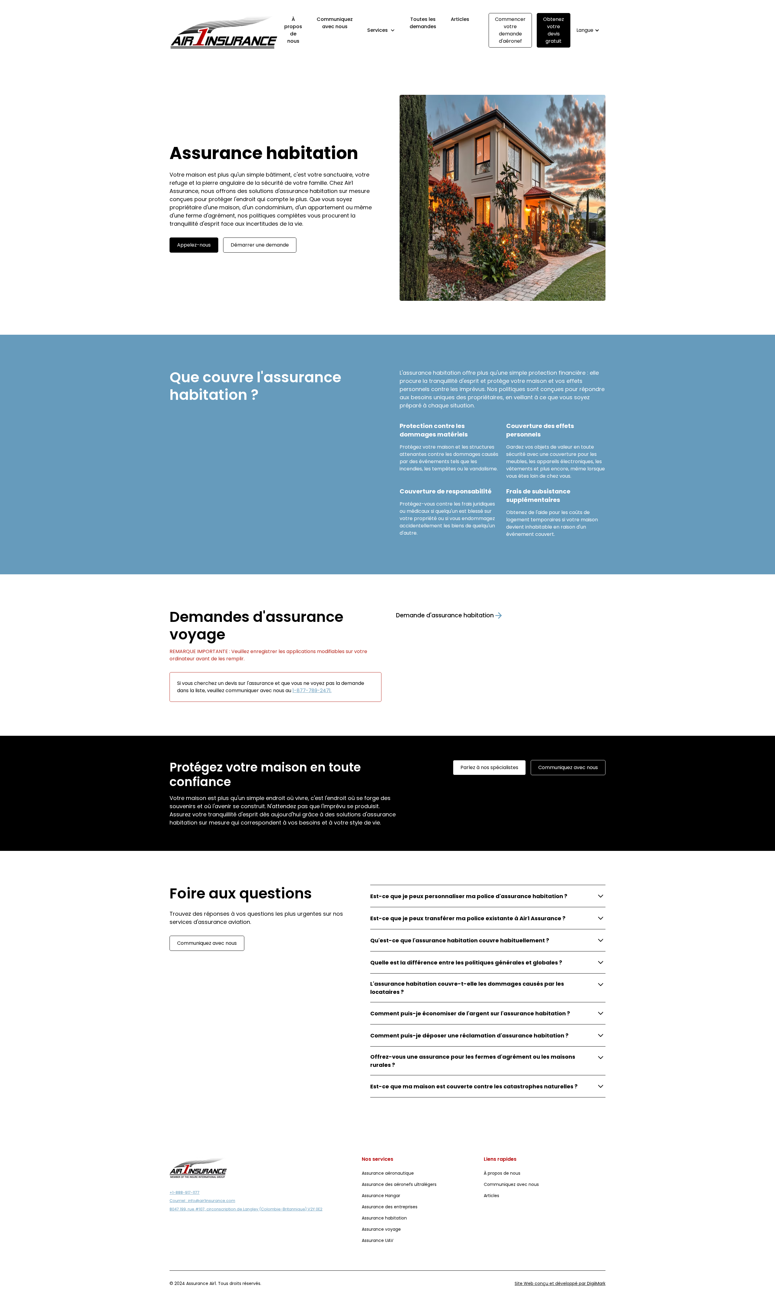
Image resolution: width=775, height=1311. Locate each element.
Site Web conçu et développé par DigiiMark (560, 1283)
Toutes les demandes (423, 23)
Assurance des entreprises (389, 1207)
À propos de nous (293, 30)
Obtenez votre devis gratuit (553, 30)
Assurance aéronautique (388, 1173)
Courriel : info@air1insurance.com (202, 1200)
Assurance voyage (381, 1229)
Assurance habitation (384, 1218)
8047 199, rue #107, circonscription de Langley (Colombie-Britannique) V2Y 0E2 (246, 1209)
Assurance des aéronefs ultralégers (399, 1184)
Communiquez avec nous (335, 23)
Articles (460, 19)
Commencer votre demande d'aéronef (510, 30)
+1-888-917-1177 (185, 1192)
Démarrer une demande (260, 244)
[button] (381, 30)
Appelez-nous (194, 244)
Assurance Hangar (381, 1196)
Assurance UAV (377, 1240)
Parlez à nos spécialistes (489, 767)
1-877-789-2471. (311, 690)
